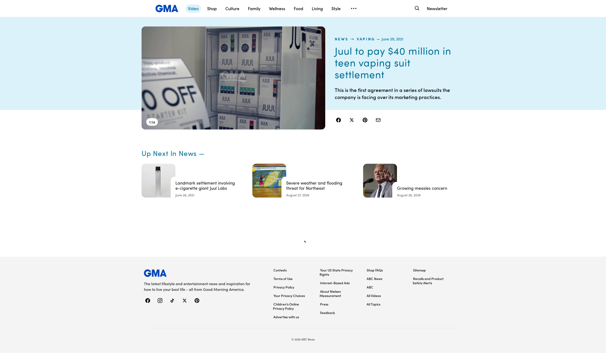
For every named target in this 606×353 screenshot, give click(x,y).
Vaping (366, 38)
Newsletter (437, 8)
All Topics (373, 304)
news (341, 38)
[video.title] (233, 77)
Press (324, 304)
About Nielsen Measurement (330, 293)
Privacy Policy (283, 287)
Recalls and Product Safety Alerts (428, 280)
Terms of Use (283, 278)
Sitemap (419, 270)
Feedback (327, 312)
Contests (280, 270)
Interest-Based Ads (335, 282)
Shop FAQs (375, 270)
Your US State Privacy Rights (336, 272)
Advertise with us (286, 316)
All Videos (374, 295)
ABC (370, 287)
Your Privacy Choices (289, 295)
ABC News (374, 278)
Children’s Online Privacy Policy (286, 306)
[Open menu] (354, 8)
